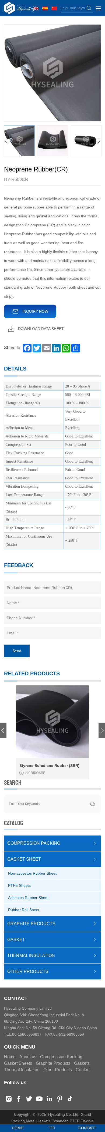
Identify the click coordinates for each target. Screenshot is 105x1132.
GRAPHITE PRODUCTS (31, 923)
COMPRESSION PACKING (33, 843)
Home (10, 1056)
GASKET (16, 939)
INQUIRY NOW (34, 311)
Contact (83, 1069)
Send (16, 651)
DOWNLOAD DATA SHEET (40, 328)
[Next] (99, 141)
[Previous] (6, 141)
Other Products (57, 1069)
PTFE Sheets (19, 885)
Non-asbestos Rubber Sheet (32, 873)
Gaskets (82, 1063)
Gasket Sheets (18, 1063)
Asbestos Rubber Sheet (28, 897)
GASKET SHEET (24, 859)
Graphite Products (53, 1063)
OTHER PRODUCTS (27, 971)
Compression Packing (61, 1056)
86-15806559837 (26, 1034)
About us (27, 1056)
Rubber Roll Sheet (23, 910)
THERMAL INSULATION (31, 955)
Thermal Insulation (22, 1069)
